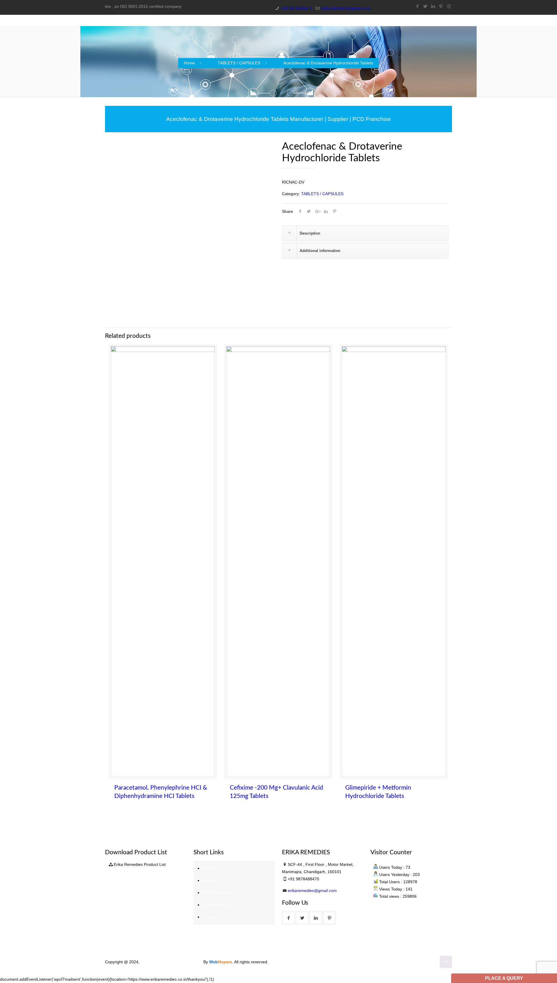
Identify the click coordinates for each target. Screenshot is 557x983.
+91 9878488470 (296, 8)
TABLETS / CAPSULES (239, 63)
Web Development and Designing (172, 962)
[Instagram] (449, 6)
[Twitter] (425, 6)
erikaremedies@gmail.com (345, 8)
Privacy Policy (215, 904)
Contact (210, 917)
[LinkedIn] (433, 6)
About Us (211, 880)
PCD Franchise (217, 892)
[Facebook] (418, 6)
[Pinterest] (441, 6)
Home (189, 63)
